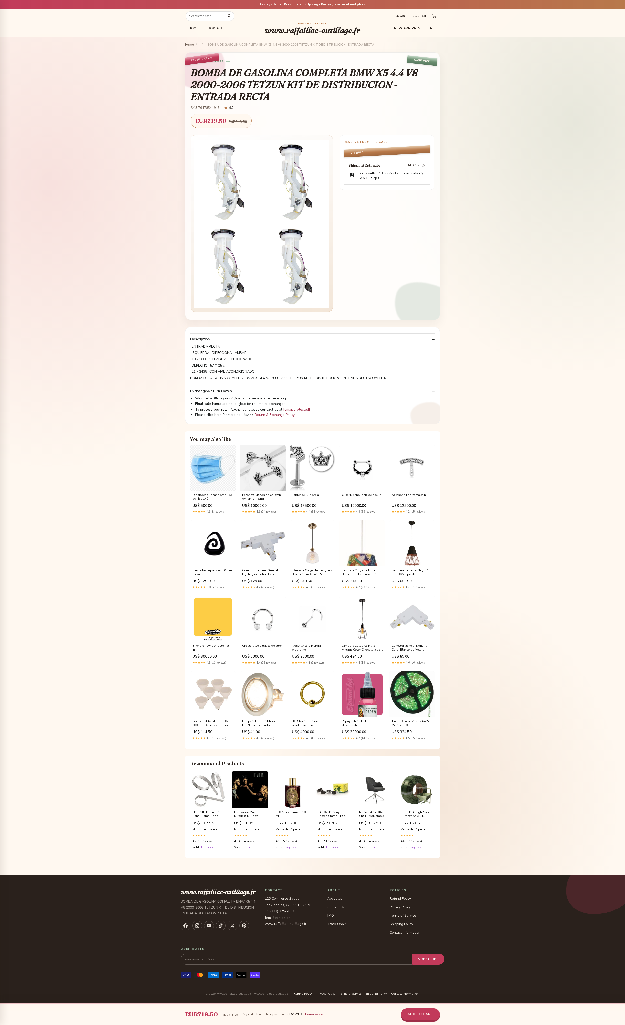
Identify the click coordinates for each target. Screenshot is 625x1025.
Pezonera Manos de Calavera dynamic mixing (262, 497)
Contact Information (405, 932)
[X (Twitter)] (232, 925)
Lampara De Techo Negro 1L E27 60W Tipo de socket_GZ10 (411, 572)
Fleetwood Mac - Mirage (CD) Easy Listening (246, 814)
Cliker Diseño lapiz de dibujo (361, 495)
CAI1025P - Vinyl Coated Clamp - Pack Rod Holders (331, 814)
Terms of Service (403, 915)
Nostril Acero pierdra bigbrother (306, 648)
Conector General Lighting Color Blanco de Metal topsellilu (409, 648)
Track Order (336, 924)
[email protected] (296, 409)
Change (419, 165)
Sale (432, 28)
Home (193, 28)
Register (418, 16)
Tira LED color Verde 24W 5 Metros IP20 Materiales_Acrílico (410, 723)
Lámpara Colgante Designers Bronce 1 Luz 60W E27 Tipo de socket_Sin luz (312, 572)
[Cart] (434, 16)
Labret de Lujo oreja (305, 495)
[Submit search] (229, 16)
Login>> (207, 847)
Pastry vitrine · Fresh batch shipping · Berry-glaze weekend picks (312, 4)
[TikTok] (221, 925)
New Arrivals (407, 28)
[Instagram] (197, 925)
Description (200, 339)
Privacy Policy (400, 907)
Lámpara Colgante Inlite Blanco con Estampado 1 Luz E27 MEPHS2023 (362, 572)
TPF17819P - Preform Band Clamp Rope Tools (206, 814)
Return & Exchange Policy (275, 414)
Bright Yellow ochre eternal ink (210, 648)
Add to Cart (420, 1014)
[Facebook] (185, 925)
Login (400, 16)
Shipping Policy (401, 924)
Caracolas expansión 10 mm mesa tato (212, 572)
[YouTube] (209, 925)
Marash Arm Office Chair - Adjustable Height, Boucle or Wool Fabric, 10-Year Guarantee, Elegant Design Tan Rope (373, 814)
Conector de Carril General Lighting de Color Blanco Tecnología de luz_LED (260, 572)
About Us (334, 898)
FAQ (330, 915)
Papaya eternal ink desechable (354, 723)
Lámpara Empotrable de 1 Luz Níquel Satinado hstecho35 (260, 723)
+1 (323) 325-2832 (279, 911)
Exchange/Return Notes (211, 391)
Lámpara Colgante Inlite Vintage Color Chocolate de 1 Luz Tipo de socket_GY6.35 (362, 648)
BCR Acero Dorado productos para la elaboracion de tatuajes (308, 723)
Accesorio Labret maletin (409, 495)
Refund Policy (400, 898)
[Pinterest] (244, 925)
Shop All (214, 28)
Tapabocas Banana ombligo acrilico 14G (212, 497)
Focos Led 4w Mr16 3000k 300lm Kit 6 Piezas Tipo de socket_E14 (210, 723)
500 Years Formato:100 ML (291, 814)
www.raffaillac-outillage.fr (312, 28)
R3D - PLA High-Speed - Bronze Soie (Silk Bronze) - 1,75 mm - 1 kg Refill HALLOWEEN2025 (416, 814)
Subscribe (428, 959)
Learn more (314, 1014)
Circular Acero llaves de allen (262, 646)
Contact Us (336, 907)
